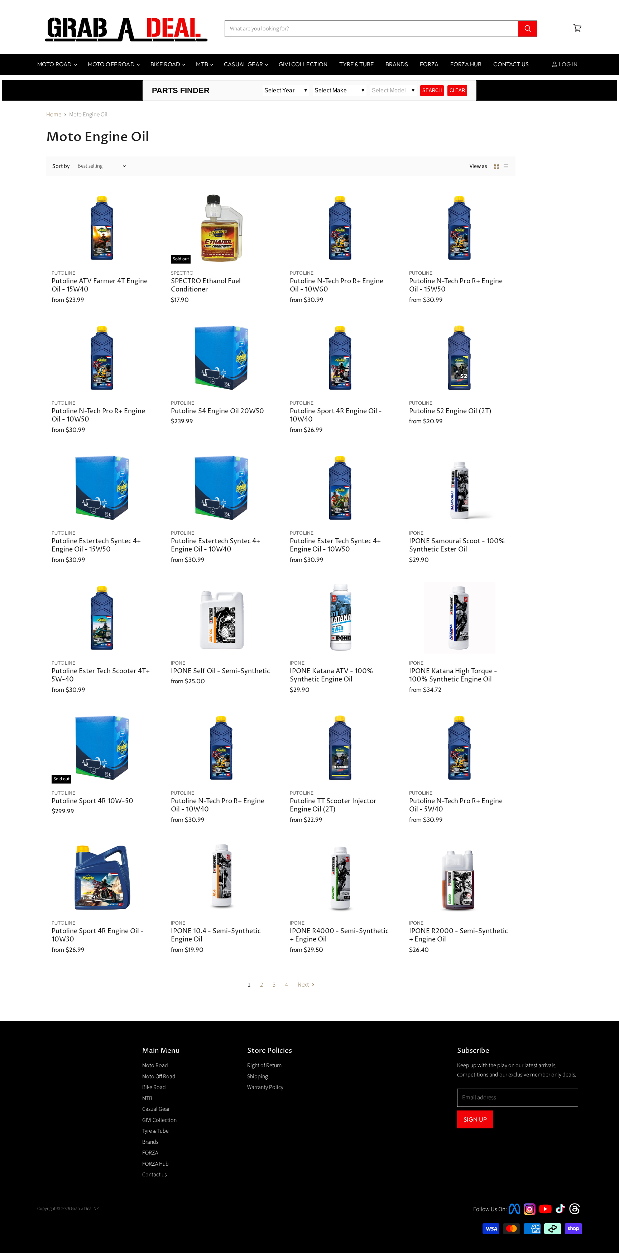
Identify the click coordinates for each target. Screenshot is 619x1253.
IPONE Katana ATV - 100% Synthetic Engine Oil (331, 675)
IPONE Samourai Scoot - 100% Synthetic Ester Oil (457, 545)
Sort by (60, 166)
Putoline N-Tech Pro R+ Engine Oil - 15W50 (456, 285)
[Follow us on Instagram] (530, 1213)
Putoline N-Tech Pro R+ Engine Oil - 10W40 (217, 805)
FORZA (429, 64)
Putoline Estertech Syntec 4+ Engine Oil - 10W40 (215, 545)
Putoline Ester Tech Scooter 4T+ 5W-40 (101, 675)
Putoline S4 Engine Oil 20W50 (217, 411)
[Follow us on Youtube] (546, 1219)
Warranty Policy (265, 1087)
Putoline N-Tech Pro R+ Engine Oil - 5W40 (456, 805)
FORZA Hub (465, 64)
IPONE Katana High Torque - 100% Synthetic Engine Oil (453, 675)
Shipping (257, 1076)
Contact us (511, 64)
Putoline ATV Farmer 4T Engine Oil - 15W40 (100, 285)
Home (53, 115)
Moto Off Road (112, 64)
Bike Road (166, 64)
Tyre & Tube (356, 64)
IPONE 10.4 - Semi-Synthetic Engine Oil (216, 935)
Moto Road (55, 64)
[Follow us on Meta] (514, 1215)
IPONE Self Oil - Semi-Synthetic (220, 671)
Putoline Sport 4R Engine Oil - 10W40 (336, 415)
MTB (202, 64)
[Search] (527, 28)
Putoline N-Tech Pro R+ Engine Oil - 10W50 (98, 415)
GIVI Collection (303, 64)
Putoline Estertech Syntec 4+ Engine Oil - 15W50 (96, 545)
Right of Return (264, 1065)
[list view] (505, 166)
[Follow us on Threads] (577, 1213)
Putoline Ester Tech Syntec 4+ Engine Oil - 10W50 (335, 545)
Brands (396, 64)
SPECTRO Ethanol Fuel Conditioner (206, 285)
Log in (567, 64)
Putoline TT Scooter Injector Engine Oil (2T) (333, 805)
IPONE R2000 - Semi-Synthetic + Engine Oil (458, 935)
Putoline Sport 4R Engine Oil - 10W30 (98, 935)
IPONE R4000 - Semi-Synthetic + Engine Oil (339, 935)
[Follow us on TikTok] (562, 1214)
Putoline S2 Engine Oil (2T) (450, 411)
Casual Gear (244, 64)
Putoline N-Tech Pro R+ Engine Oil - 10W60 (336, 285)
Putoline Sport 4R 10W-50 (92, 801)
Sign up (475, 1119)
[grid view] (496, 166)
